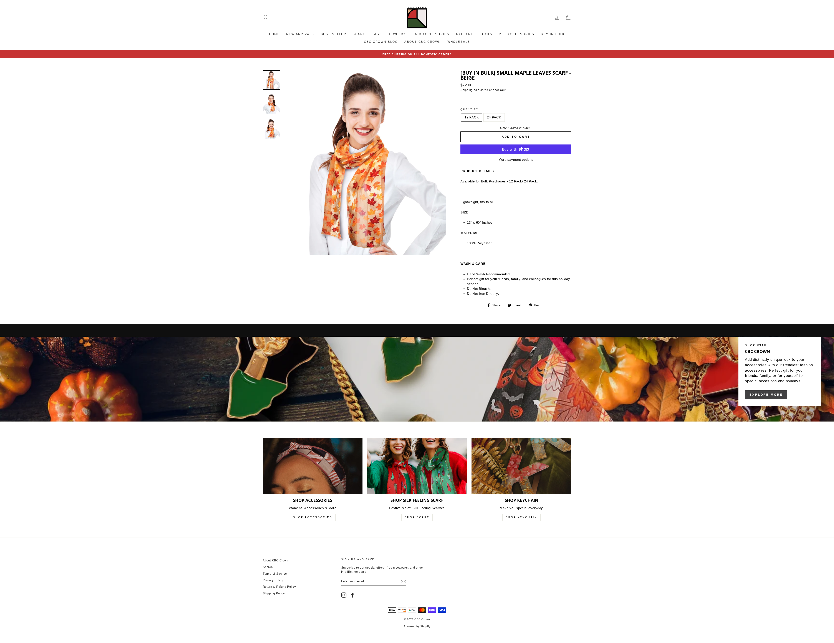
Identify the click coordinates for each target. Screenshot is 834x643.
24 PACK (494, 117)
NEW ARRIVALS (300, 34)
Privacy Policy (273, 580)
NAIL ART (464, 34)
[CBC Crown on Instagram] (343, 595)
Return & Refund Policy (279, 586)
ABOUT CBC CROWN (422, 41)
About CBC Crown (275, 560)
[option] (417, 54)
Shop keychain (521, 517)
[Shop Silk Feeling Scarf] (417, 466)
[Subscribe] (403, 581)
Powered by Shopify (417, 626)
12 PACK (472, 117)
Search (268, 567)
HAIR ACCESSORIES (431, 34)
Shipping (466, 90)
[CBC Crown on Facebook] (352, 595)
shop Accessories (312, 517)
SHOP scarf (417, 517)
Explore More (766, 394)
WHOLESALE (458, 41)
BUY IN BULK (553, 34)
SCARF (359, 34)
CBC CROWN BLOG (381, 41)
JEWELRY (397, 34)
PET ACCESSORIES (516, 34)
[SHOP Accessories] (312, 466)
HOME (274, 34)
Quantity (469, 109)
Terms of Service (275, 573)
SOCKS (486, 34)
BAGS (377, 34)
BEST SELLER (333, 34)
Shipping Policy (274, 593)
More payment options (515, 159)
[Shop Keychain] (521, 466)
